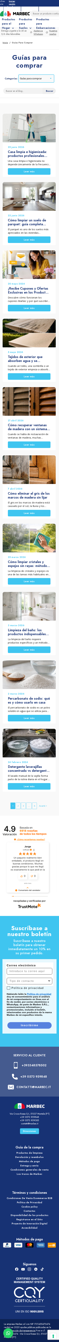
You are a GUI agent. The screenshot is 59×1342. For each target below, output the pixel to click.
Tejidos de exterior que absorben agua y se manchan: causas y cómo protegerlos (26, 359)
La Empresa (12, 8)
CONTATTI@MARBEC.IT (34, 1087)
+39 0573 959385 (29, 1120)
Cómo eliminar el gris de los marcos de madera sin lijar (29, 496)
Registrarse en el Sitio (29, 1219)
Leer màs (29, 171)
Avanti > (43, 805)
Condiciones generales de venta (29, 1169)
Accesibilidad (29, 1227)
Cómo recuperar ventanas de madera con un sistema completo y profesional (27, 427)
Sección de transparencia (23, 1330)
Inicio (5, 42)
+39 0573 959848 (33, 1076)
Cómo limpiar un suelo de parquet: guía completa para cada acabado (27, 222)
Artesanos (29, 8)
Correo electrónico (21, 965)
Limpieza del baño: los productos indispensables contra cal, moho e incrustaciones (27, 632)
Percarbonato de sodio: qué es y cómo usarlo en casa (29, 701)
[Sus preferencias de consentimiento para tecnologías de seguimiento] (53, 1336)
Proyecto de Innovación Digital (30, 1223)
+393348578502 (34, 1065)
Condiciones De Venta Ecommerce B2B (29, 1198)
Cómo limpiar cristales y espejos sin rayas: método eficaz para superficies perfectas (27, 564)
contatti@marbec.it (29, 1123)
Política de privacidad (39, 994)
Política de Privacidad (29, 1202)
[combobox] (29, 981)
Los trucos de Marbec (29, 1174)
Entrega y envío (29, 1165)
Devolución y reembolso (29, 1157)
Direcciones (29, 1131)
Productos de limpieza (29, 1152)
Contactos (29, 1211)
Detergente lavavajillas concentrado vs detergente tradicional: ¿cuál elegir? (28, 769)
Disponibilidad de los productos (29, 1215)
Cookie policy (29, 1206)
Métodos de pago (29, 1161)
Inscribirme (29, 1025)
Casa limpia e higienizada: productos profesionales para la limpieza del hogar (27, 154)
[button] (15, 839)
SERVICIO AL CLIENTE (29, 1055)
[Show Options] (49, 981)
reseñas (33, 832)
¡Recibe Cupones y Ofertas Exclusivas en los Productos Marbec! (28, 291)
